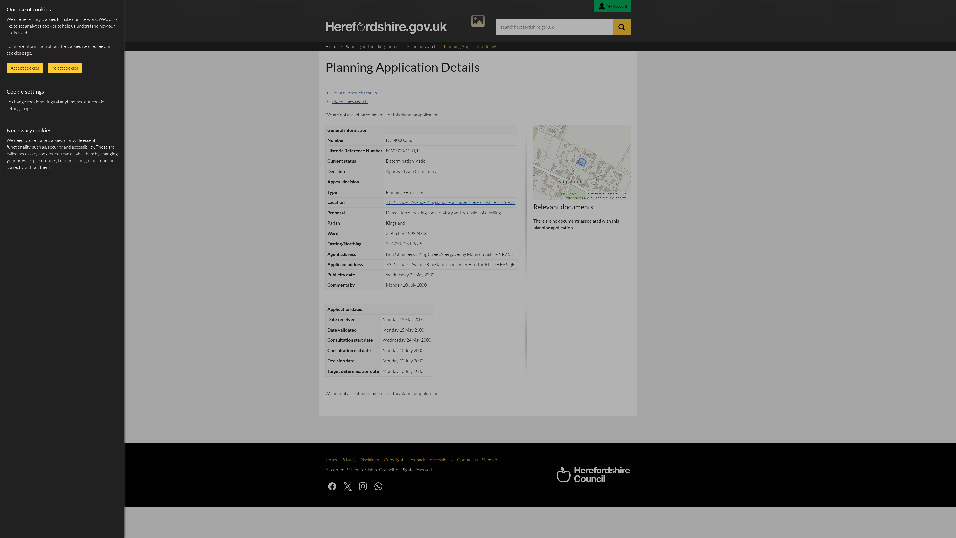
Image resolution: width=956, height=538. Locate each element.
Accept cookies (25, 68)
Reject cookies (64, 68)
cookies (14, 53)
